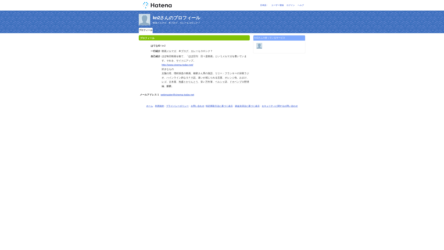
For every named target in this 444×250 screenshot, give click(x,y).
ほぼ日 (192, 56)
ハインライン (173, 77)
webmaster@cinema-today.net (177, 94)
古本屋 (172, 81)
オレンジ (229, 77)
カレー (194, 51)
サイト (179, 60)
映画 (164, 51)
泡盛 (181, 81)
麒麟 (168, 86)
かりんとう (192, 81)
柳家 (195, 73)
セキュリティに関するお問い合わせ (280, 106)
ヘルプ (301, 5)
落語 (210, 73)
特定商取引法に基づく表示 (219, 106)
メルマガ (171, 51)
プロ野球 (244, 81)
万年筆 (209, 81)
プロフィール (145, 30)
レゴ (164, 81)
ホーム (149, 106)
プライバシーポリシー (177, 106)
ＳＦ (188, 77)
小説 (193, 77)
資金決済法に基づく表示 (247, 106)
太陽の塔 (166, 73)
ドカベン (234, 81)
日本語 (263, 5)
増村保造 (178, 73)
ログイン (291, 5)
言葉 (219, 77)
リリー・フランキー (226, 73)
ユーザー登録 (277, 5)
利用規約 (159, 106)
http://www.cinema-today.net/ (177, 64)
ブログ (184, 51)
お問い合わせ (197, 106)
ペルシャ (220, 81)
